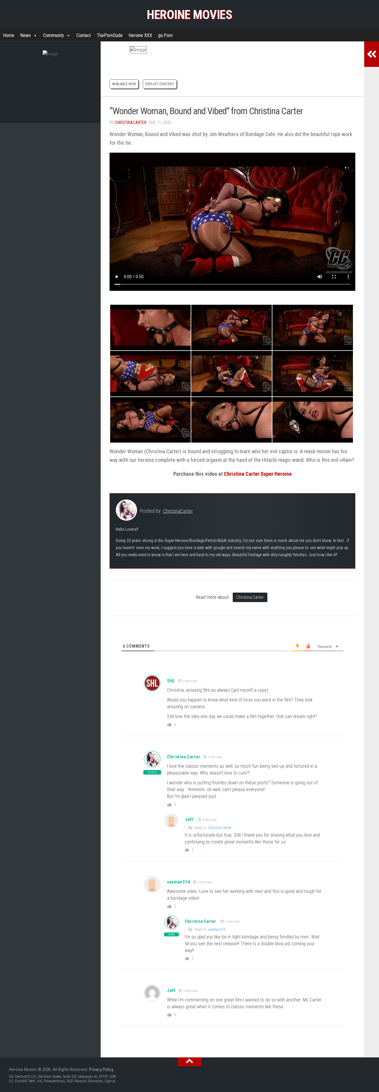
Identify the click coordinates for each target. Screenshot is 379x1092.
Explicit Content (159, 84)
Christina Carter (250, 597)
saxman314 (178, 882)
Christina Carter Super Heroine (258, 474)
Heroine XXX (140, 35)
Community (53, 35)
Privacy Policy (101, 1069)
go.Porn (165, 35)
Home (8, 35)
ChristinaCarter (131, 122)
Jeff (189, 819)
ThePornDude (110, 35)
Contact (83, 35)
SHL (171, 680)
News (25, 35)
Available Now (124, 84)
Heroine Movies (189, 14)
